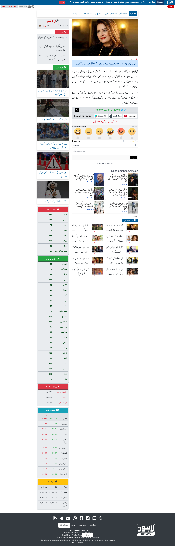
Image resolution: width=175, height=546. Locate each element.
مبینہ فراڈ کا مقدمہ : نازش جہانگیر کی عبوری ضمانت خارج (114, 271)
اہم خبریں (60, 32)
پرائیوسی (73, 525)
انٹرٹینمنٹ (99, 2)
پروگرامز (143, 2)
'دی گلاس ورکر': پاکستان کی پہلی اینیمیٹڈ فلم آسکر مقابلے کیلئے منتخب (80, 271)
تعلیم (127, 2)
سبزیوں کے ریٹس (51, 258)
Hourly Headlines (9, 6)
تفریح (131, 13)
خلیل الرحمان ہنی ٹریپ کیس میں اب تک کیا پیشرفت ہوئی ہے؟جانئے (114, 249)
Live (62, 2)
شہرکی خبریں (151, 2)
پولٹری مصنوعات (51, 386)
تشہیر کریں (82, 525)
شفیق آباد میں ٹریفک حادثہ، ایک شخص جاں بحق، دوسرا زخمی (52, 174)
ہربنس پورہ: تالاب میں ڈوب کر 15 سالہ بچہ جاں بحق (53, 119)
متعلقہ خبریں (128, 220)
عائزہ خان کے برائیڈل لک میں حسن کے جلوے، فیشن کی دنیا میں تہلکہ (80, 260)
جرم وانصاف (108, 2)
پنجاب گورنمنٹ (119, 2)
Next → (134, 216)
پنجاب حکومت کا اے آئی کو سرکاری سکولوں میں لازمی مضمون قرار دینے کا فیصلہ (52, 146)
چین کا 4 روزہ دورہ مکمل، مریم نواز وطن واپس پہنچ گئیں (51, 39)
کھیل (82, 2)
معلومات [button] (76, 2)
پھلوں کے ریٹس (51, 209)
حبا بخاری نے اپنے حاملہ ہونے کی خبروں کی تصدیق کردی (80, 227)
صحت (93, 2)
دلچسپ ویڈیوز (134, 2)
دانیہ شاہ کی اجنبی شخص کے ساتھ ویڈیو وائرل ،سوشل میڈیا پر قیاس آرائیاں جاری (114, 260)
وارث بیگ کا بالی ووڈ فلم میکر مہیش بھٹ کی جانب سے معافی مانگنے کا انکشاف (80, 249)
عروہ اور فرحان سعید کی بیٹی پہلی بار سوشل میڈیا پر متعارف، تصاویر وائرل (80, 238)
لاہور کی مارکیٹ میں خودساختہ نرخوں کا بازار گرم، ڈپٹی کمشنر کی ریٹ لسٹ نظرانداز (51, 57)
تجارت (87, 2)
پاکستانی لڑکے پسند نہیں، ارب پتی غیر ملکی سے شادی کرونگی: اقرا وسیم (114, 238)
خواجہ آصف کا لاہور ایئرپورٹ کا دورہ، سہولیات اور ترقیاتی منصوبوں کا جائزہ (52, 92)
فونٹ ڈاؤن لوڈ (64, 525)
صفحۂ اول (159, 2)
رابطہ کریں (92, 525)
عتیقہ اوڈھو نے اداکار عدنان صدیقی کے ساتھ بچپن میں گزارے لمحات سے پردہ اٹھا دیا (114, 227)
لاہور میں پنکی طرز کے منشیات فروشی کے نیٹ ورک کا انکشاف (51, 48)
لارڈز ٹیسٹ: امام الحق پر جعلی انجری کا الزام (55, 201)
